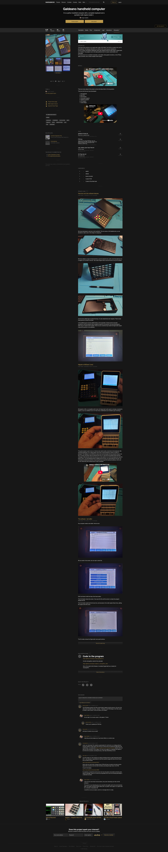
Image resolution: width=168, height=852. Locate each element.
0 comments (94, 195)
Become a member (72, 831)
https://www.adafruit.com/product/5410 (91, 762)
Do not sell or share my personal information (105, 846)
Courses (75, 2)
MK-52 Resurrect (51, 817)
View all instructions (100, 672)
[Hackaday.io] (50, 2)
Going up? (84, 843)
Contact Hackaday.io (63, 846)
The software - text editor (85, 519)
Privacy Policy (85, 846)
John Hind (84, 755)
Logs (103, 30)
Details (86, 30)
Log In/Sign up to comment (84, 702)
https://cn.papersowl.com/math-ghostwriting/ (105, 748)
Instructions (109, 30)
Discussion (117, 30)
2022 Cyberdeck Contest (54, 154)
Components (97, 30)
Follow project (74, 21)
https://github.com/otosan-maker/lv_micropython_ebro (95, 663)
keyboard (52, 124)
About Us (56, 846)
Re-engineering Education (54, 156)
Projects (58, 2)
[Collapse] (87, 191)
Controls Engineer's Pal (56, 135)
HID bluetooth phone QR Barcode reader (96, 817)
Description (81, 30)
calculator (62, 120)
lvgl (65, 122)
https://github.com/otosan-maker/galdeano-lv (93, 658)
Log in (119, 2)
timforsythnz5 (85, 743)
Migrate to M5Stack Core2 (85, 364)
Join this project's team (50, 93)
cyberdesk (55, 120)
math (68, 120)
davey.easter (85, 729)
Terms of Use (78, 846)
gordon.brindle (85, 705)
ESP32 (53, 122)
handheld (48, 120)
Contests (69, 2)
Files (91, 30)
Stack (79, 2)
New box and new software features (88, 193)
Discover (64, 2)
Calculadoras (54, 141)
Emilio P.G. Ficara (90, 819)
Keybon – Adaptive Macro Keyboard (75, 817)
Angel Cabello (85, 18)
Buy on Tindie (116, 37)
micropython (59, 122)
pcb (47, 124)
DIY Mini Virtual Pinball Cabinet (113, 817)
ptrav (49, 819)
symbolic (48, 122)
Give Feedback (72, 846)
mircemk (108, 819)
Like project (94, 21)
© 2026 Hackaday (84, 848)
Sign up (114, 2)
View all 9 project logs (100, 643)
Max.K (68, 819)
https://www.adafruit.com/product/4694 (91, 770)
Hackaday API (92, 846)
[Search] (103, 2)
